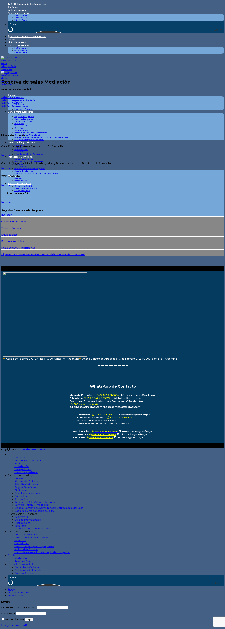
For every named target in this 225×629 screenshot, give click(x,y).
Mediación (19, 178)
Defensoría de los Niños (25, 188)
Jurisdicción (20, 104)
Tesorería (18, 152)
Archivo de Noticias (18, 13)
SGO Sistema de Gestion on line (28, 4)
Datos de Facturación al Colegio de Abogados (36, 173)
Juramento (21, 516)
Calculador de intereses (25, 126)
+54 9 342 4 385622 (98, 398)
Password (8, 613)
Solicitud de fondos (23, 171)
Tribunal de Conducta (24, 100)
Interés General (21, 20)
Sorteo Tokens (21, 130)
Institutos (20, 540)
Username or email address (19, 607)
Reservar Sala (20, 181)
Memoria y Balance (23, 109)
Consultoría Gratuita (24, 186)
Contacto (13, 7)
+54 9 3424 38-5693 (104, 434)
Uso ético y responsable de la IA (29, 139)
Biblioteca (19, 123)
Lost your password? (14, 625)
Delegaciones (21, 107)
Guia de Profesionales (27, 519)
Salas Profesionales (23, 119)
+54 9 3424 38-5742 (121, 417)
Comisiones (20, 166)
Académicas (20, 18)
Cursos (17, 114)
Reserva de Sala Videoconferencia (30, 133)
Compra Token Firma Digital (28, 135)
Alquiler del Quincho (24, 116)
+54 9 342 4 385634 (107, 395)
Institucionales (21, 15)
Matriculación (21, 149)
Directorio (19, 97)
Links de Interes (17, 10)
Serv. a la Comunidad (19, 183)
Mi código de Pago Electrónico (28, 154)
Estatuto (19, 463)
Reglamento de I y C (24, 159)
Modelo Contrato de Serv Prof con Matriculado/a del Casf (41, 137)
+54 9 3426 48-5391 (106, 414)
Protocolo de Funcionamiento (28, 162)
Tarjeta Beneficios (23, 121)
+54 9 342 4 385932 (101, 437)
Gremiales (19, 128)
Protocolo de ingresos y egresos (29, 168)
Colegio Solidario (22, 190)
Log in (29, 619)
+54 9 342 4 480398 (85, 404)
